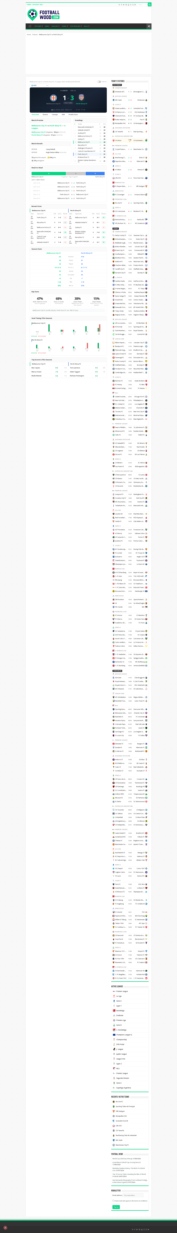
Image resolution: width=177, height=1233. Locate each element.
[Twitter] (124, 4)
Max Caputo (36, 368)
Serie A (118, 1001)
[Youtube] (129, 4)
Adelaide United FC (84, 130)
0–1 (59, 227)
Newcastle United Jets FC (86, 127)
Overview (35, 114)
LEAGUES (55, 26)
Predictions (73, 114)
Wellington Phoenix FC (85, 148)
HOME (30, 25)
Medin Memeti (36, 376)
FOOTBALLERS (75, 26)
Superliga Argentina (123, 1088)
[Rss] (119, 4)
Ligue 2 (119, 1064)
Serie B (118, 1025)
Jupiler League (121, 1054)
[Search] (149, 4)
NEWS (47, 26)
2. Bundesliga (121, 1030)
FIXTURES (38, 26)
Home (29, 34)
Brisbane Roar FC (83, 157)
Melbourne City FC (39, 126)
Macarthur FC (82, 145)
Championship (121, 1040)
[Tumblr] (130, 4)
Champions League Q (124, 1035)
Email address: (117, 1195)
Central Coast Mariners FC (86, 151)
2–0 (98, 237)
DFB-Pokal (120, 1044)
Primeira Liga (121, 1020)
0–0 (59, 237)
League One (120, 1059)
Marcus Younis (36, 372)
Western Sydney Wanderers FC (80, 232)
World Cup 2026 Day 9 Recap (122, 1159)
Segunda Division (122, 1078)
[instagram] (133, 4)
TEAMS (64, 26)
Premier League (122, 991)
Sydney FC (81, 139)
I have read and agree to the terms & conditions (130, 1201)
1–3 (59, 217)
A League (64, 90)
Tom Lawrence (75, 368)
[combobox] (39, 85)
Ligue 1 (119, 1006)
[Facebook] (121, 4)
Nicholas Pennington (77, 376)
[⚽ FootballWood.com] (43, 14)
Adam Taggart (75, 372)
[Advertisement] (88, 56)
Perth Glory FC (55, 126)
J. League (119, 1049)
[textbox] (39, 85)
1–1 (59, 222)
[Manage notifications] (5, 1228)
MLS (118, 1068)
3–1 (98, 217)
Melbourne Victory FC (85, 136)
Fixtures (35, 34)
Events (45, 114)
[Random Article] (148, 26)
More (86, 26)
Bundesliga (120, 1011)
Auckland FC (82, 133)
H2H (63, 114)
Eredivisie (119, 1015)
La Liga (118, 996)
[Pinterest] (126, 4)
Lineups (55, 114)
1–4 (59, 242)
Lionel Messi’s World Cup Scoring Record (126, 1162)
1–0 (59, 232)
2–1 (98, 242)
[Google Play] (135, 4)
